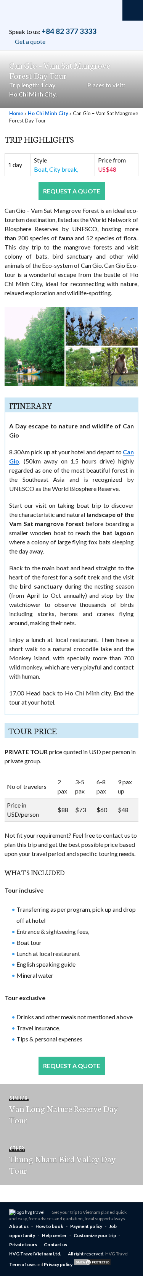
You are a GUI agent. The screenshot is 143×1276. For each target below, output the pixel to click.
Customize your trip (95, 1235)
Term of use (22, 1264)
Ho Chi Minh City (32, 94)
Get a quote (30, 41)
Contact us (55, 1244)
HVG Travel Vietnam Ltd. (35, 1254)
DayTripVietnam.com (43, 15)
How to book (49, 1226)
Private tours (23, 1244)
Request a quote (71, 191)
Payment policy (86, 1226)
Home (16, 113)
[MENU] (132, 10)
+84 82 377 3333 (69, 31)
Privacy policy (58, 1264)
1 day (48, 84)
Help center (54, 1235)
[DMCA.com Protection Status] (92, 1264)
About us (19, 1226)
